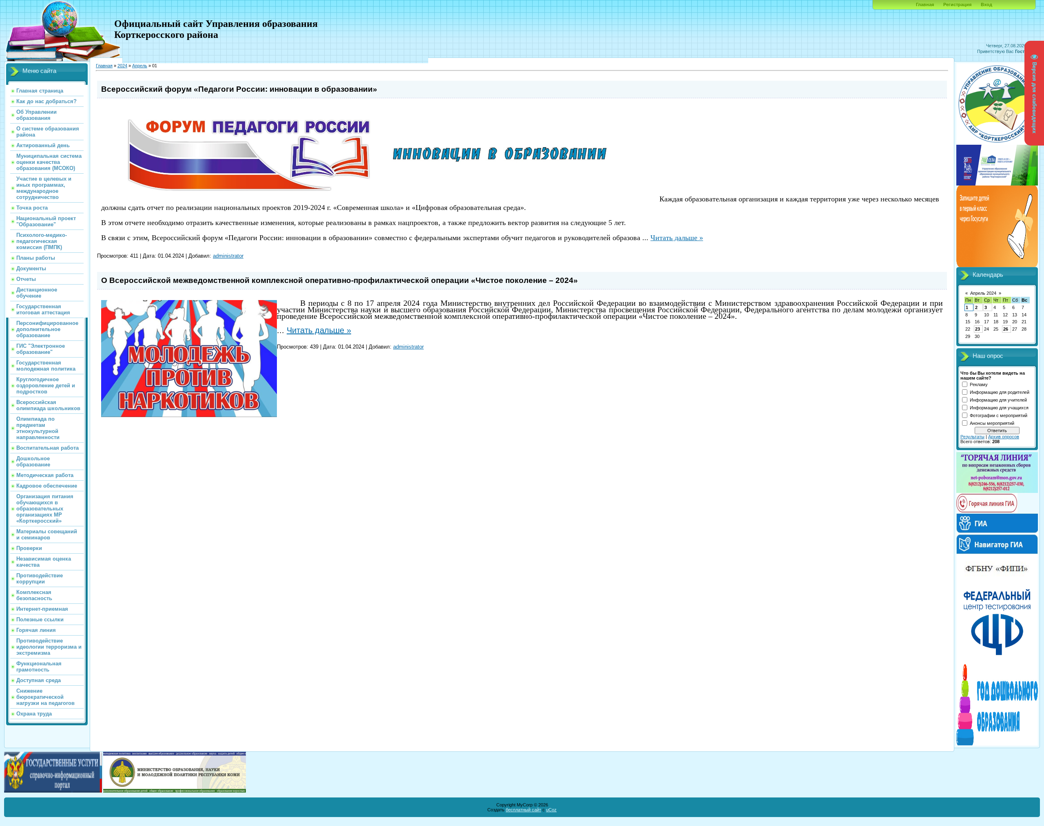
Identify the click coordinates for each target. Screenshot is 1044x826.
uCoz (551, 809)
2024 (122, 65)
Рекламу (979, 384)
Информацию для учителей (998, 400)
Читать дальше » (676, 238)
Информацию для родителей (999, 392)
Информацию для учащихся (999, 407)
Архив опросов (1003, 436)
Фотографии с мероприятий (998, 415)
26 (1005, 329)
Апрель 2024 (983, 293)
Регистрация (957, 4)
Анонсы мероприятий (992, 423)
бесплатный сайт (523, 809)
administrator (228, 256)
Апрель (139, 65)
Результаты (972, 436)
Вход (986, 4)
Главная (925, 4)
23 (977, 329)
